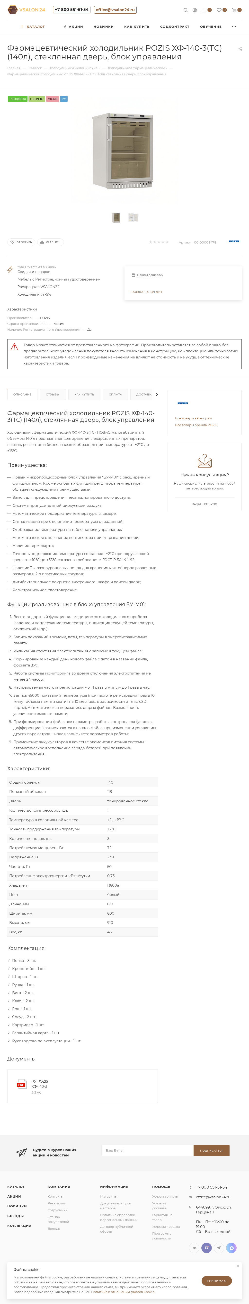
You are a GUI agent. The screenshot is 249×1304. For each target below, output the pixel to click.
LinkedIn (231, 1248)
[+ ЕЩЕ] (234, 26)
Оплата (115, 394)
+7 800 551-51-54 (72, 9)
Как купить (84, 394)
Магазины (108, 1196)
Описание (22, 394)
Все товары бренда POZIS (196, 425)
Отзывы (53, 394)
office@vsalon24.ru (115, 10)
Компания (59, 1187)
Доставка (144, 394)
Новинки (17, 1206)
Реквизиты (57, 1203)
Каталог (16, 1187)
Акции (14, 1196)
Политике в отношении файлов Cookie (123, 1292)
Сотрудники (58, 1210)
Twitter (206, 1248)
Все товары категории (193, 418)
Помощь (161, 1187)
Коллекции (19, 1226)
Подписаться (212, 1150)
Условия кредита (166, 1227)
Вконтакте (194, 1248)
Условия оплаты (165, 1196)
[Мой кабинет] (195, 11)
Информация (114, 1187)
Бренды (15, 1216)
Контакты (55, 1196)
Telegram (219, 1248)
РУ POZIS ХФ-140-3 (40, 1084)
